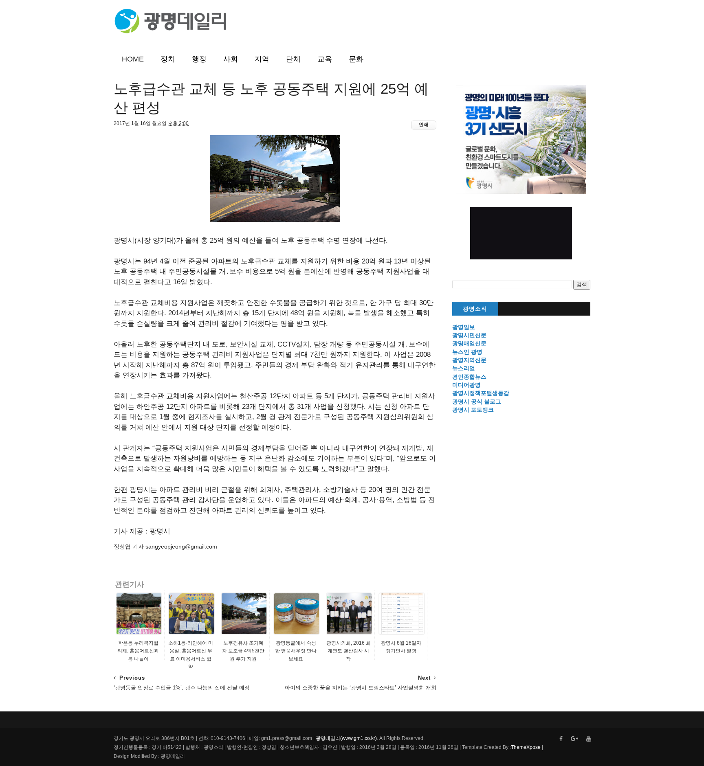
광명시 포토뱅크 (473, 409)
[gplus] (574, 738)
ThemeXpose (526, 747)
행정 (199, 59)
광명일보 (463, 327)
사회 (230, 59)
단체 (293, 59)
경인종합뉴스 (469, 376)
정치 (168, 59)
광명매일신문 (469, 343)
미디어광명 (466, 385)
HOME (133, 59)
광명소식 (475, 309)
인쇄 (424, 124)
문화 (356, 59)
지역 (262, 59)
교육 (324, 59)
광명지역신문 (469, 360)
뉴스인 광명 (467, 352)
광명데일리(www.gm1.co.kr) (346, 738)
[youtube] (588, 738)
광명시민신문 (469, 335)
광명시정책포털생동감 (480, 393)
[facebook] (561, 738)
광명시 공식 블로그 (476, 401)
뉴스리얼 (463, 368)
